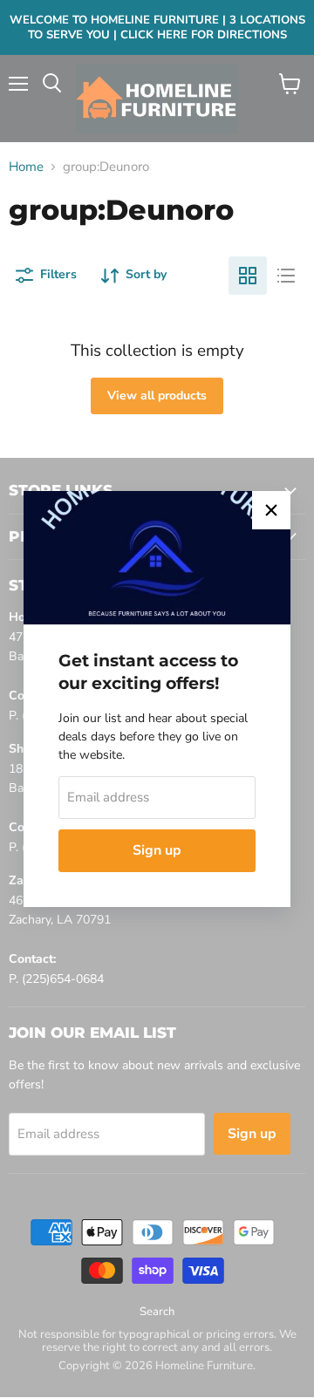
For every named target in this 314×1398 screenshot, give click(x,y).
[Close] (271, 510)
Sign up (157, 850)
